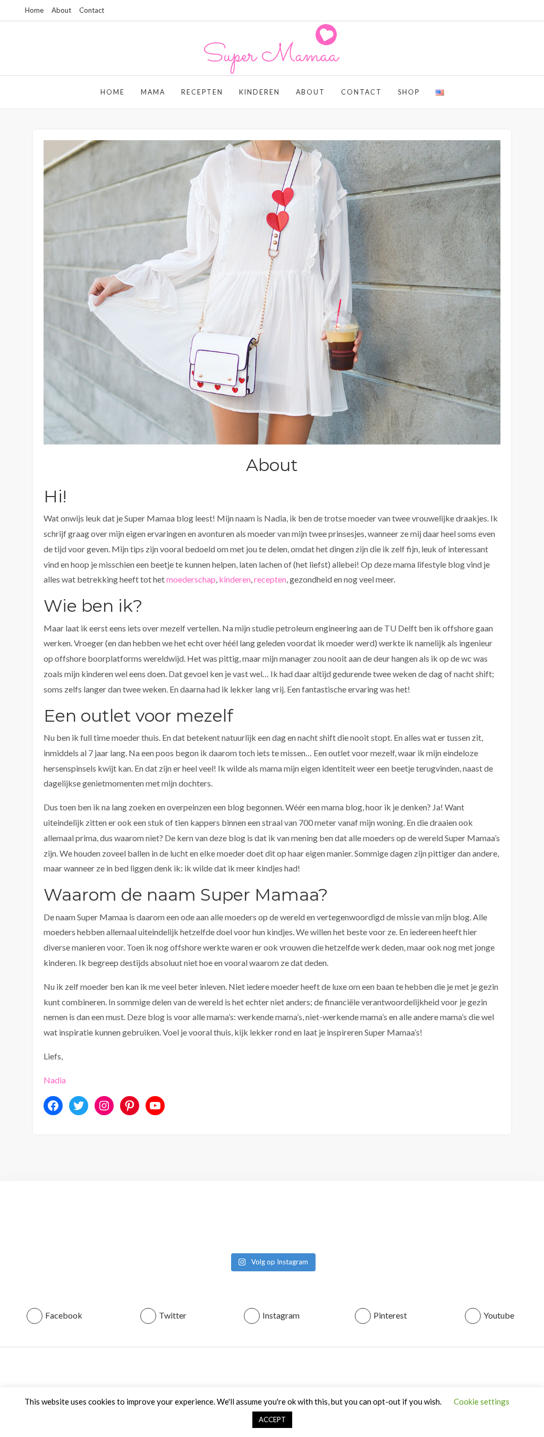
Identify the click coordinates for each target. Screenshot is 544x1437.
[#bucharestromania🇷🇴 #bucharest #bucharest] (226, 1220)
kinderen (235, 579)
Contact (91, 10)
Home (34, 10)
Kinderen (259, 92)
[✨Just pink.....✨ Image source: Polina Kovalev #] (501, 1220)
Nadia (55, 1080)
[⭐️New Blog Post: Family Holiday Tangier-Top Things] (43, 1220)
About (61, 10)
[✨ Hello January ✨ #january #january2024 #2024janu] (409, 1220)
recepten (270, 579)
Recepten (202, 92)
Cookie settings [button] (481, 1401)
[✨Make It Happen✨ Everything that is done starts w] (318, 1220)
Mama (153, 92)
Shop (409, 92)
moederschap (191, 579)
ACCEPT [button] (272, 1419)
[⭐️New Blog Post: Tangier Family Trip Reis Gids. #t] (134, 1220)
